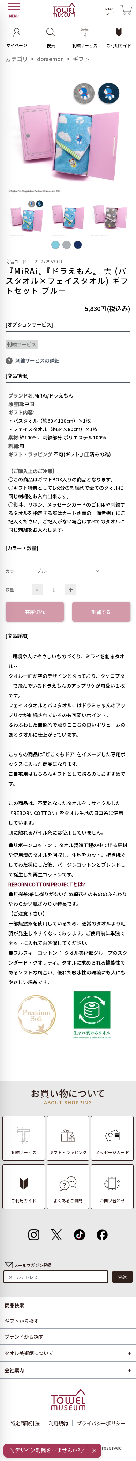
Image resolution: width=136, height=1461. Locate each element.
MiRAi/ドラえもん (53, 395)
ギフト (81, 59)
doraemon (50, 59)
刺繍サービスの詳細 (37, 360)
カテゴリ (17, 59)
